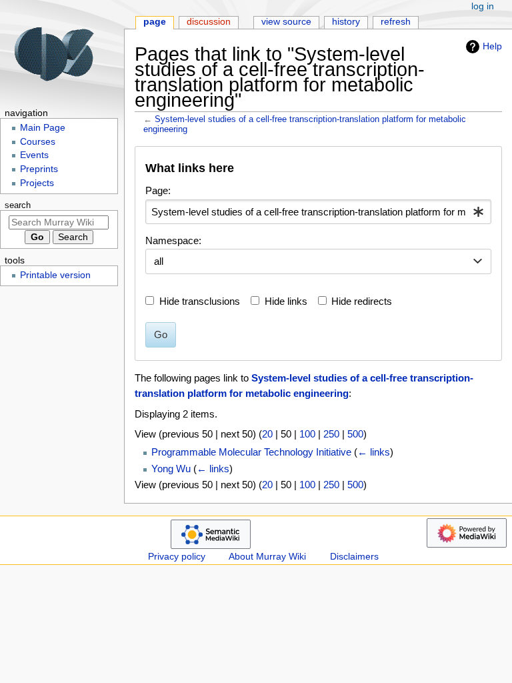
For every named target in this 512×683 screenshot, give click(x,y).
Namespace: (173, 240)
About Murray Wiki (267, 557)
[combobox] (318, 212)
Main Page (42, 128)
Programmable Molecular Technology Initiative (251, 452)
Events (34, 155)
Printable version (55, 275)
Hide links (286, 301)
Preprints (39, 169)
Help (492, 46)
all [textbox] (158, 261)
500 (355, 434)
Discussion (209, 22)
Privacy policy (176, 557)
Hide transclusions (199, 301)
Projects (37, 183)
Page (154, 22)
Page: (158, 190)
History (346, 22)
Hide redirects (361, 301)
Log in (482, 6)
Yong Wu (171, 468)
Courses (37, 142)
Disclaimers (354, 557)
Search (18, 205)
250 (331, 434)
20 (267, 434)
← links (373, 452)
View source (286, 22)
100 (307, 434)
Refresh (396, 22)
